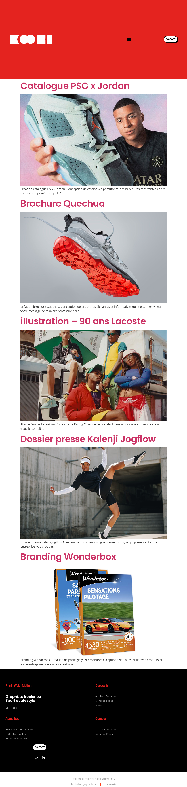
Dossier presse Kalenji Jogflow (88, 439)
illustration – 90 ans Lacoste (83, 321)
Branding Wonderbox (68, 556)
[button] (129, 39)
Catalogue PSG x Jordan (74, 85)
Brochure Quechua (62, 203)
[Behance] (36, 757)
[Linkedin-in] (43, 757)
